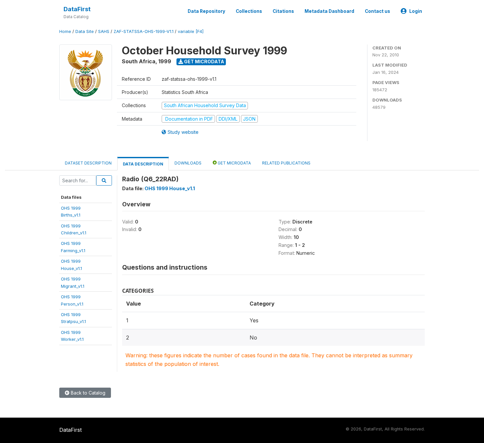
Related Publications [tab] (286, 163)
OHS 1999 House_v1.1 (170, 188)
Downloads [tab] (188, 163)
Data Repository (206, 11)
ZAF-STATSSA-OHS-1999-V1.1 (144, 31)
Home (65, 31)
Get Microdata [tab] (234, 163)
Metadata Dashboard (329, 11)
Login (415, 11)
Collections (249, 11)
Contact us (377, 11)
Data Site (84, 31)
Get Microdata (203, 61)
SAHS (103, 31)
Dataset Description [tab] (88, 163)
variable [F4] (190, 31)
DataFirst (77, 9)
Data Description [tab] (143, 164)
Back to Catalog (87, 393)
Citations (283, 11)
